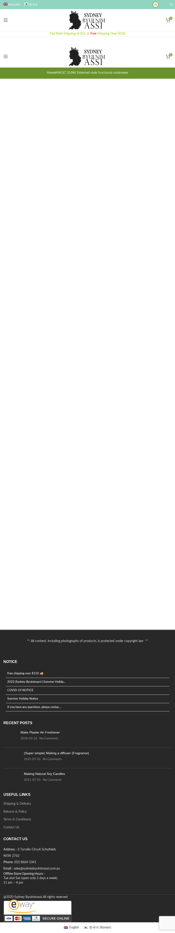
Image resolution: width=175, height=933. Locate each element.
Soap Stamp (17, 280)
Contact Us (11, 827)
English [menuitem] (74, 927)
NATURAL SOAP (22, 616)
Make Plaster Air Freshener (40, 732)
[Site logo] (87, 20)
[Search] (170, 4)
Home (51, 72)
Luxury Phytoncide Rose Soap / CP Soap (48, 185)
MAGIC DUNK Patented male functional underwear (59, 91)
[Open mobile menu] (5, 20)
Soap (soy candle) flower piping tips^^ (44, 450)
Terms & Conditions (17, 819)
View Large (18, 173)
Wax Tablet (15, 522)
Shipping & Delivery (17, 803)
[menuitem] (11, 4)
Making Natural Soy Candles (44, 774)
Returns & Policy (15, 811)
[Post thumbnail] (10, 737)
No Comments (48, 738)
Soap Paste (16, 361)
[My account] (155, 4)
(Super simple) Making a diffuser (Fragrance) (56, 753)
